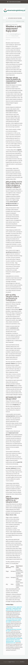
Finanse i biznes (12, 21)
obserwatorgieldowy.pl (15, 34)
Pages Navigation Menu (15, 1)
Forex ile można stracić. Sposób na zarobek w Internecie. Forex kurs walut (14, 620)
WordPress (22, 661)
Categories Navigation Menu (15, 18)
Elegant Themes (12, 661)
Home (7, 21)
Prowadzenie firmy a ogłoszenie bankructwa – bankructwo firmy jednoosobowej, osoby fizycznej (14, 608)
